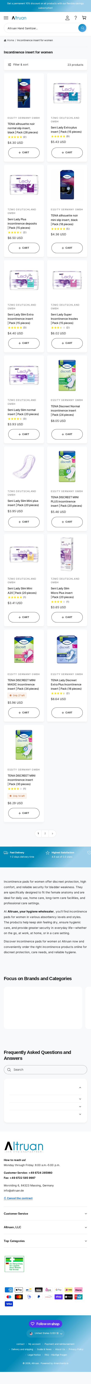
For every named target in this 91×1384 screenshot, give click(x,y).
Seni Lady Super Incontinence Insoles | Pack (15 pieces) (64, 319)
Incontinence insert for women (35, 40)
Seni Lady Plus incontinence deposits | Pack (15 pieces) (22, 223)
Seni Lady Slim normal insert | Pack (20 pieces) (23, 412)
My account (34, 1344)
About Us (60, 1349)
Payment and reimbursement (59, 1344)
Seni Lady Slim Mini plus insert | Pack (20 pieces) (23, 503)
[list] (45, 857)
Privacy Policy (76, 1349)
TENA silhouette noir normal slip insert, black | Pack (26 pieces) (23, 128)
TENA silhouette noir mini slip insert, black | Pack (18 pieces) (64, 220)
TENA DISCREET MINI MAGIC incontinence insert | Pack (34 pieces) (23, 684)
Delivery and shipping (22, 1349)
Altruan (35, 1363)
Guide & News (44, 1349)
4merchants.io (61, 1363)
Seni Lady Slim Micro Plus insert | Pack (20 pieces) (62, 593)
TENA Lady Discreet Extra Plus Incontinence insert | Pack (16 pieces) (66, 684)
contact (21, 1344)
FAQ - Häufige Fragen (56, 1354)
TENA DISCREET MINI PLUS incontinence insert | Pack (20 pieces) (66, 501)
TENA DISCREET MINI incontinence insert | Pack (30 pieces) (21, 780)
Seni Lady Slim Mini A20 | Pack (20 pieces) (22, 590)
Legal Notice (34, 1354)
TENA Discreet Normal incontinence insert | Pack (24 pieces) (65, 410)
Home (10, 40)
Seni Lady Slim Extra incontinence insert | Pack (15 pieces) (20, 319)
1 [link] (38, 833)
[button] (6, 18)
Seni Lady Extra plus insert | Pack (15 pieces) (66, 129)
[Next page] (52, 833)
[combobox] (45, 28)
